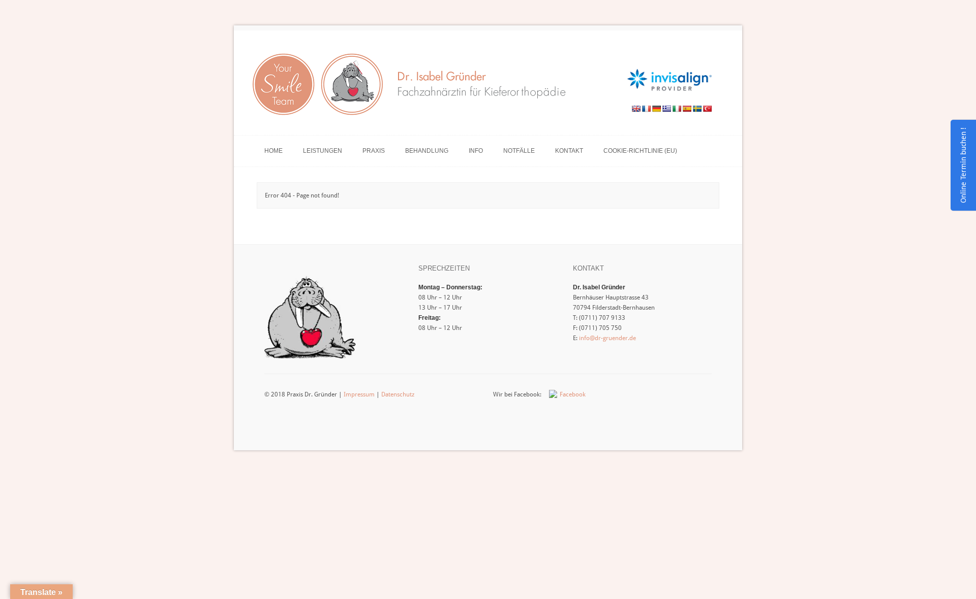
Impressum (359, 394)
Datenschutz (397, 394)
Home (273, 150)
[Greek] (666, 109)
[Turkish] (707, 109)
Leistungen (322, 150)
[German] (656, 109)
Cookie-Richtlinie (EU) (640, 150)
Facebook (573, 394)
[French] (646, 109)
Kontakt (569, 150)
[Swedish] (697, 109)
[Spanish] (686, 109)
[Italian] (676, 109)
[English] (635, 109)
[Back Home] (413, 87)
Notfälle (519, 150)
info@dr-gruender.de (607, 338)
